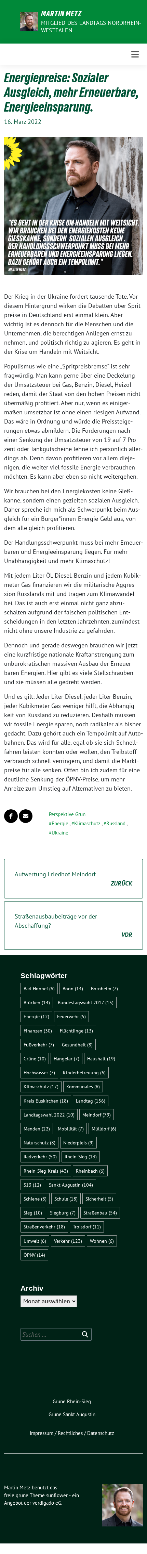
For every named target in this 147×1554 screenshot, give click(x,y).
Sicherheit (99, 1198)
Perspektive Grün (67, 814)
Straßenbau (100, 1212)
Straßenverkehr (44, 1226)
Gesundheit (77, 1044)
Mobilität (71, 1128)
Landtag (90, 1100)
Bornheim (104, 988)
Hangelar (66, 1058)
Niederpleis (78, 1142)
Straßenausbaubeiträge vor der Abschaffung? (73, 925)
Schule (66, 1198)
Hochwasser (39, 1072)
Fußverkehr (39, 1044)
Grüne (35, 1058)
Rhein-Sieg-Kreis (46, 1171)
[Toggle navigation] (135, 54)
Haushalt (101, 1058)
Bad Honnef (39, 988)
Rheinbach (90, 1171)
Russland (115, 823)
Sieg (33, 1212)
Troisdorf (87, 1226)
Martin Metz (61, 13)
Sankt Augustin (71, 1184)
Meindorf (96, 1114)
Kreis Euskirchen (46, 1100)
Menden (37, 1128)
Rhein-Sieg (81, 1156)
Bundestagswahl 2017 (85, 1002)
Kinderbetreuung (84, 1072)
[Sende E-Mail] (25, 816)
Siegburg (63, 1212)
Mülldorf (104, 1128)
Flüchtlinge (76, 1030)
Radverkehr (40, 1156)
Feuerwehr (71, 1016)
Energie (60, 823)
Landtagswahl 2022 (49, 1114)
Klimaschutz (87, 823)
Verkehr (68, 1241)
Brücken (37, 1002)
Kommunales (83, 1086)
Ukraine (60, 832)
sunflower (57, 1495)
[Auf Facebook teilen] (11, 816)
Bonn (73, 988)
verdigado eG (46, 1503)
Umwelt (35, 1241)
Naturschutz (39, 1142)
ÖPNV (34, 1255)
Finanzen (38, 1030)
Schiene (35, 1198)
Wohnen (102, 1241)
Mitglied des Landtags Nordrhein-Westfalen (91, 26)
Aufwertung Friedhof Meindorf (73, 878)
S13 (32, 1184)
